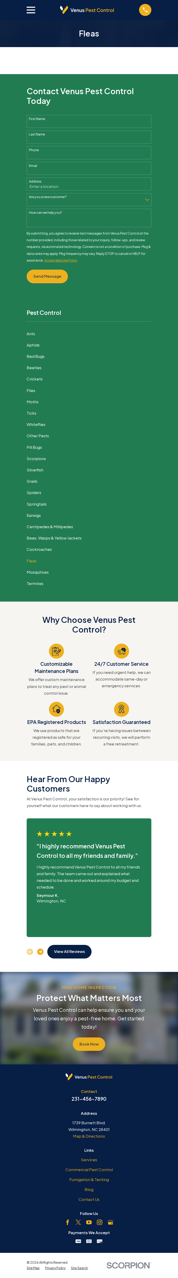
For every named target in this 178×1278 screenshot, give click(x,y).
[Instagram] (99, 1222)
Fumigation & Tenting (89, 1179)
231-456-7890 (89, 1099)
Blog (89, 1189)
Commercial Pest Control (89, 1169)
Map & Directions (89, 1136)
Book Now (89, 1044)
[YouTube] (89, 1222)
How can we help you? (45, 212)
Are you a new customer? (48, 197)
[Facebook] (67, 1222)
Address (35, 181)
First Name (37, 119)
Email (33, 166)
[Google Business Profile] (110, 1222)
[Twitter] (78, 1222)
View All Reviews (69, 951)
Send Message (47, 276)
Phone (34, 150)
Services (89, 1159)
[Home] (87, 10)
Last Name (37, 134)
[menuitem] (89, 333)
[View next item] (40, 952)
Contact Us (89, 1199)
